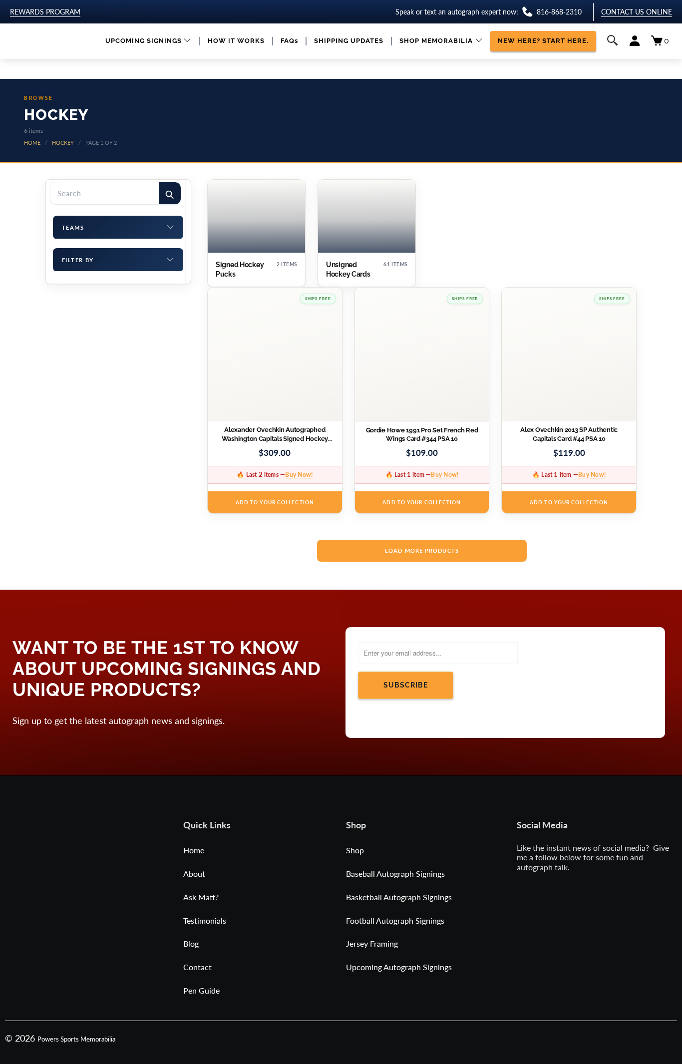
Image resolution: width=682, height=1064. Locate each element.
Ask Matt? (201, 897)
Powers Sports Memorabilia (76, 1039)
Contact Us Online (636, 11)
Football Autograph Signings (395, 920)
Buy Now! (299, 474)
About (194, 873)
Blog (191, 943)
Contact (197, 967)
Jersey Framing (372, 943)
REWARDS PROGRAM (45, 11)
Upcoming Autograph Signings (399, 967)
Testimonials (204, 920)
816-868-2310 (559, 11)
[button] (148, 41)
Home (193, 850)
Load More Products (422, 550)
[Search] (170, 193)
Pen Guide (201, 990)
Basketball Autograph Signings (399, 897)
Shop (355, 850)
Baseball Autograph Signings (395, 873)
